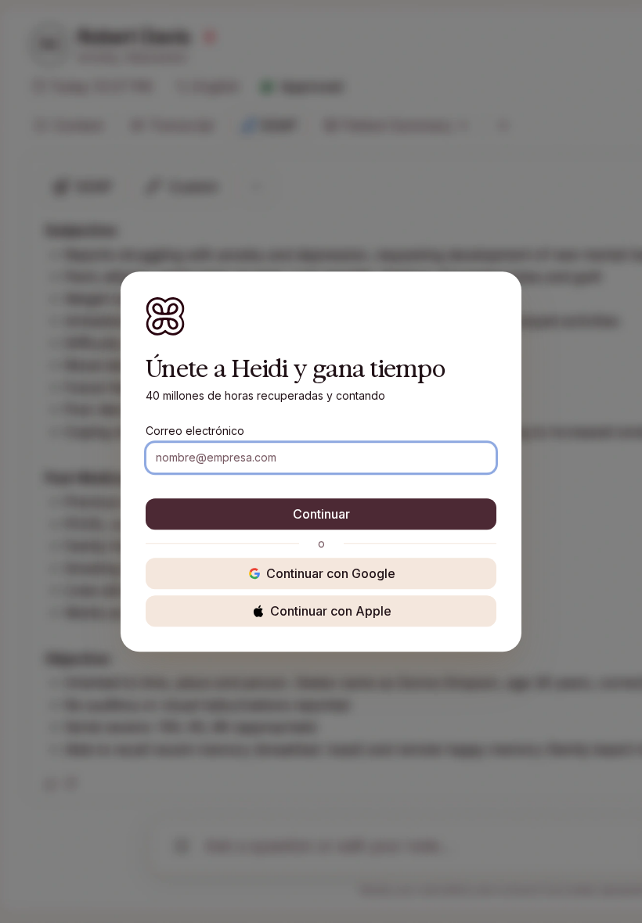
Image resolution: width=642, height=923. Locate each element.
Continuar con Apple (330, 611)
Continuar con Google (330, 573)
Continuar (321, 514)
